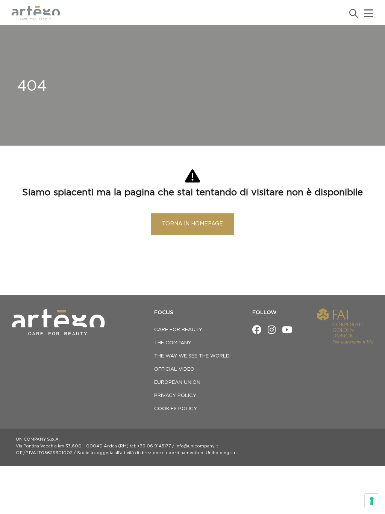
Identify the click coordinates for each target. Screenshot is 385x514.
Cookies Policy (175, 408)
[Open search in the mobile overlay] (353, 13)
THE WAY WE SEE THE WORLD (192, 356)
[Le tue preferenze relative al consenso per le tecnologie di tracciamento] (372, 501)
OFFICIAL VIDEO (174, 369)
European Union (177, 382)
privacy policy (175, 395)
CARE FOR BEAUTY (178, 329)
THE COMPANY (172, 343)
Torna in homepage (192, 224)
